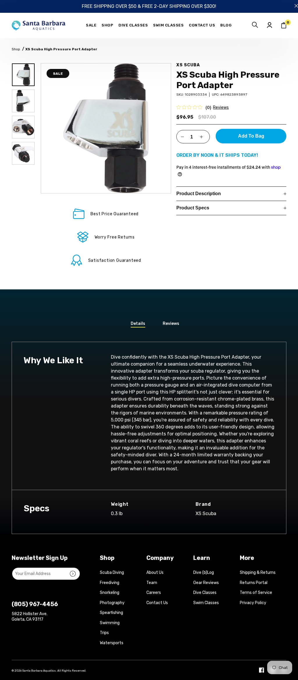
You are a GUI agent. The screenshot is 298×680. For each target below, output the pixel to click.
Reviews (221, 107)
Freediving (109, 582)
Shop (16, 49)
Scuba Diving (112, 572)
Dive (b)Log (203, 572)
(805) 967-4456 (35, 604)
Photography (112, 602)
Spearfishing (111, 612)
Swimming (110, 622)
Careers (153, 592)
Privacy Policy (253, 602)
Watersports (111, 642)
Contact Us (157, 602)
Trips (104, 632)
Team (151, 582)
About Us (155, 572)
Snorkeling (109, 592)
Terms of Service (256, 592)
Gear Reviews (206, 582)
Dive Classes (205, 592)
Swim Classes (206, 602)
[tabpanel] (106, 128)
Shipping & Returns (258, 572)
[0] (283, 25)
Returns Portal (253, 582)
